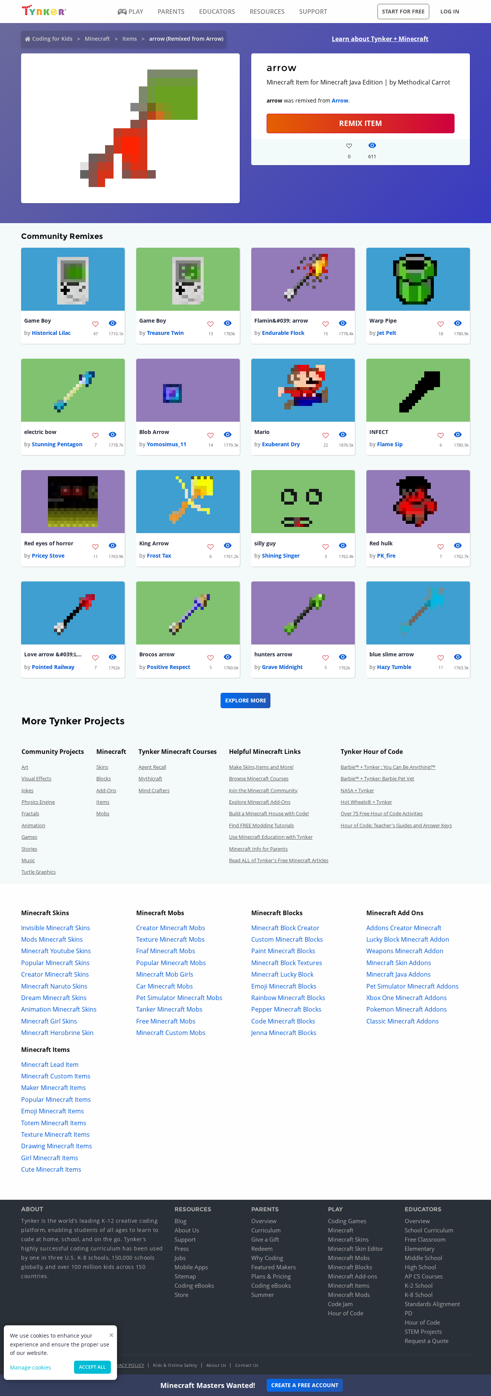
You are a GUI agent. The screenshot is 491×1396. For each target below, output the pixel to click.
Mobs (102, 813)
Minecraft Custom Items (56, 1076)
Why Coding (267, 1258)
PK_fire (386, 555)
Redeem (262, 1248)
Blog (180, 1221)
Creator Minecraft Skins (55, 974)
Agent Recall (152, 766)
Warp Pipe (383, 320)
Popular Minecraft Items (56, 1099)
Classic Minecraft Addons (402, 1021)
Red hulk (381, 543)
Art (24, 766)
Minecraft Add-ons (352, 1276)
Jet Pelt (386, 332)
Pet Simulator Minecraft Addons (412, 986)
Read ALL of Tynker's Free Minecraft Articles (278, 860)
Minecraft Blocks (350, 1267)
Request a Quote (426, 1341)
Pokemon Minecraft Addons (406, 1009)
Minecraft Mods (349, 1294)
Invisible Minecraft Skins (55, 928)
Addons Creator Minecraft (404, 928)
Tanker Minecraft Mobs (169, 1009)
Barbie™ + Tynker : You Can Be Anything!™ (388, 766)
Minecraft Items (348, 1285)
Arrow (340, 100)
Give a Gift (265, 1239)
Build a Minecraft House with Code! (269, 813)
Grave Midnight (282, 667)
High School (420, 1267)
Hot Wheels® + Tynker (366, 801)
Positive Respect (168, 667)
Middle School (423, 1258)
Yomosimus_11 (166, 444)
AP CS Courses (424, 1276)
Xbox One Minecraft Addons (406, 998)
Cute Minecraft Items (51, 1169)
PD (408, 1313)
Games (29, 836)
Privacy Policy (126, 1365)
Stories (29, 848)
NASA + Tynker (357, 790)
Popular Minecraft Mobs (171, 963)
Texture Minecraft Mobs (170, 939)
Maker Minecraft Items (53, 1087)
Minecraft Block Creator (285, 928)
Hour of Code (345, 1313)
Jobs (180, 1258)
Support (185, 1239)
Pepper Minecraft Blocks (286, 1009)
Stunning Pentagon (57, 444)
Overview (264, 1221)
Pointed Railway (53, 667)
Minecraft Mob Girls (164, 974)
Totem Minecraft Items (53, 1123)
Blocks (103, 778)
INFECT (378, 432)
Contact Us (247, 1365)
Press (182, 1248)
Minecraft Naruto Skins (54, 986)
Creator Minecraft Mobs (170, 928)
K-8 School (419, 1294)
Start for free (403, 11)
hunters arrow (273, 654)
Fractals (30, 813)
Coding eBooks (194, 1285)
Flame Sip (390, 444)
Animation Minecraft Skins (59, 1009)
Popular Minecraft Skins (55, 963)
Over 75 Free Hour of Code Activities (382, 813)
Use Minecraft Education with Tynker (271, 836)
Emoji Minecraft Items (52, 1111)
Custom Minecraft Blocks (287, 939)
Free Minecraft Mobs (166, 1021)
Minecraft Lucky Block (282, 974)
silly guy (265, 543)
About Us (187, 1230)
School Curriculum (429, 1230)
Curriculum (266, 1230)
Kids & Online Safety (175, 1365)
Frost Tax (159, 555)
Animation (33, 825)
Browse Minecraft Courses (258, 778)
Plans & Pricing (271, 1276)
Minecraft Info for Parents (258, 848)
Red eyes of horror (48, 543)
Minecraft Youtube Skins (56, 951)
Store (181, 1294)
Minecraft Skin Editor (355, 1248)
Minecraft (97, 38)
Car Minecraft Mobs (164, 986)
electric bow (40, 432)
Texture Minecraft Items (55, 1134)
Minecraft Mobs (349, 1258)
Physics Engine (38, 801)
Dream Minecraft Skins (54, 998)
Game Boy (37, 320)
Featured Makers (273, 1267)
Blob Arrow (154, 432)
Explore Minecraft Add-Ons (259, 801)
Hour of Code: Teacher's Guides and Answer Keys (396, 825)
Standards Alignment (432, 1304)
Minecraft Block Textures (286, 963)
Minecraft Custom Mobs (171, 1032)
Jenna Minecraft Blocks (283, 1032)
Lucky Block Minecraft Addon (407, 939)
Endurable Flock (283, 332)
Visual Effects (36, 778)
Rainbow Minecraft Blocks (288, 998)
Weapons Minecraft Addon (404, 951)
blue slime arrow (391, 654)
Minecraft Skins (348, 1239)
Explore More (245, 700)
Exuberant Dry (281, 444)
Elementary (420, 1248)
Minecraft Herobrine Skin (57, 1032)
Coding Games (347, 1221)
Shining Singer (281, 555)
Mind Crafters (154, 790)
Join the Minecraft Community (263, 790)
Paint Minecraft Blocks (283, 951)
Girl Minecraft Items (49, 1158)
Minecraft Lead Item (50, 1064)
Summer (262, 1294)
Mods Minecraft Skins (52, 939)
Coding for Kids (52, 38)
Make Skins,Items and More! (261, 766)
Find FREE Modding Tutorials (261, 825)
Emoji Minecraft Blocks (283, 986)
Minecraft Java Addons (398, 974)
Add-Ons (106, 790)
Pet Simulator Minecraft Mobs (179, 998)
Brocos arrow (157, 654)
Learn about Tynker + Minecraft (380, 39)
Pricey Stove (48, 555)
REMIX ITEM (360, 123)
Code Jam (340, 1304)
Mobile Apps (191, 1267)
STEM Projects (423, 1331)
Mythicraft (150, 778)
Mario (262, 432)
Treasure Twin (165, 332)
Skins (102, 766)
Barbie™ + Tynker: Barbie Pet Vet (377, 778)
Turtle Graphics (38, 871)
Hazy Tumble (394, 667)
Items (129, 38)
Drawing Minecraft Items (56, 1146)
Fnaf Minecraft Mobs (165, 951)
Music (28, 860)
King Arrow (154, 543)
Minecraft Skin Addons (398, 963)
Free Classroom (425, 1239)
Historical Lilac (51, 332)
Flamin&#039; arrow (281, 320)
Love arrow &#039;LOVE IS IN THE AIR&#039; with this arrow (55, 654)
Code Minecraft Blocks (283, 1021)
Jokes (27, 790)
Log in (449, 11)
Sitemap (185, 1276)
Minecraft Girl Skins (49, 1021)
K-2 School (419, 1285)
